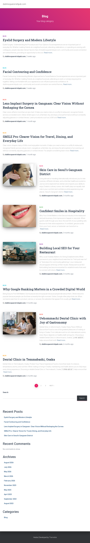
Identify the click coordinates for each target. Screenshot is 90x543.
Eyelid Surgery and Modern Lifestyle (29, 40)
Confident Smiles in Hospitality (61, 211)
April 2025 (8, 494)
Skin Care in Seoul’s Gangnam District (18, 436)
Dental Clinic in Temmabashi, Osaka (29, 359)
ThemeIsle (53, 537)
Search (5, 392)
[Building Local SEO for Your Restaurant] (19, 253)
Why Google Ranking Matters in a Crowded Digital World (44, 289)
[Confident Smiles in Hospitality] (19, 216)
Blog (4, 36)
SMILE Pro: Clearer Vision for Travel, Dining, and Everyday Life (27, 431)
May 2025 (7, 490)
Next (51, 385)
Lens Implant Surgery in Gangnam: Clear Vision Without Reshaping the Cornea (33, 426)
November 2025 (10, 485)
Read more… (48, 53)
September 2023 (10, 499)
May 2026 (7, 472)
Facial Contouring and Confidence (27, 72)
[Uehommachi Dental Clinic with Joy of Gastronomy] (19, 323)
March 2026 (8, 476)
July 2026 (7, 467)
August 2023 (8, 503)
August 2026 (8, 462)
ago (31, 56)
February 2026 (9, 481)
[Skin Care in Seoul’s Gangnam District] (19, 175)
